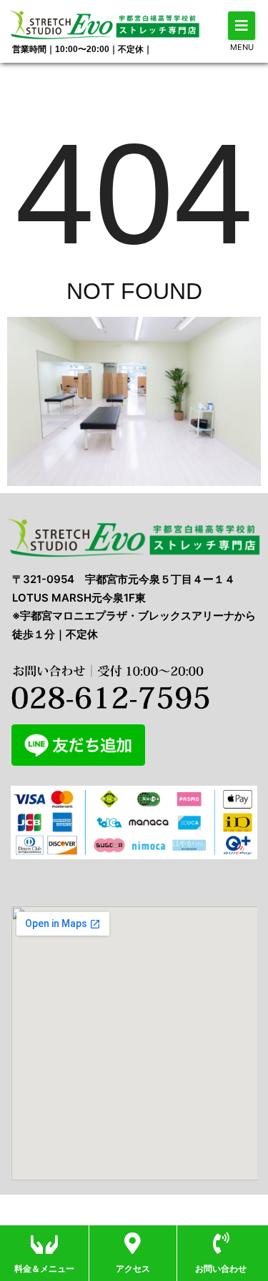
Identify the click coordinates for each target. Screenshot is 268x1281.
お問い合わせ (221, 1269)
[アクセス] (133, 1243)
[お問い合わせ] (221, 1243)
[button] (241, 25)
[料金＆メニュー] (44, 1243)
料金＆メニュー (44, 1269)
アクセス (133, 1269)
